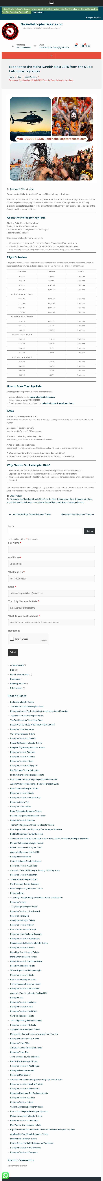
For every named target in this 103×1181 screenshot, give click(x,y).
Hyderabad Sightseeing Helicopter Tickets (28, 816)
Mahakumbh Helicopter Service (23, 957)
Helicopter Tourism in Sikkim (22, 925)
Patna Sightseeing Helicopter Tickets (25, 811)
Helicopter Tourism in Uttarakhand (24, 939)
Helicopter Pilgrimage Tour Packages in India (29, 1093)
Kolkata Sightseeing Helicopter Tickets (26, 888)
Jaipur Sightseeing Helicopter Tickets (26, 1020)
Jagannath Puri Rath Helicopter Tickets (26, 716)
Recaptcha (14, 630)
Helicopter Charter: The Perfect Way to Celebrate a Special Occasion (39, 711)
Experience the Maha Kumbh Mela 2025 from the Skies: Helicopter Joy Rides (42, 499)
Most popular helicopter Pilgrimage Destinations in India (33, 779)
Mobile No (14, 557)
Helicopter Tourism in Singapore (23, 766)
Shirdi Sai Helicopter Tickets (22, 1016)
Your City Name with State (23, 601)
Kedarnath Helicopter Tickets (22, 966)
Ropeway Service (17, 683)
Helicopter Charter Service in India (24, 1039)
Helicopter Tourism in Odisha (22, 975)
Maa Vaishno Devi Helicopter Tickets (76, 514)
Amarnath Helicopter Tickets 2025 (24, 852)
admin (31, 189)
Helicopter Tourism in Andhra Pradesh (26, 961)
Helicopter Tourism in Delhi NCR (23, 1011)
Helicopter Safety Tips (19, 802)
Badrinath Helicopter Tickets (22, 702)
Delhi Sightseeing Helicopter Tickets (25, 984)
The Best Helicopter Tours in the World (26, 720)
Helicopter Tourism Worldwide (23, 752)
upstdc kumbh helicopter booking (70, 502)
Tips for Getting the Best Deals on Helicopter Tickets (32, 825)
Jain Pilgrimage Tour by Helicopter (24, 1057)
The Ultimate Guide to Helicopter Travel (27, 707)
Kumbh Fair (11, 502)
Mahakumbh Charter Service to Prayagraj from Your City (34, 1034)
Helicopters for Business (20, 857)
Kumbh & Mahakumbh (19, 674)
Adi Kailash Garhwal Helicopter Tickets (26, 1048)
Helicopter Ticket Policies (20, 807)
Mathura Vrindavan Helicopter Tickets (26, 1116)
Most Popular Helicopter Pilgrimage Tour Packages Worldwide (36, 829)
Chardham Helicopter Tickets (22, 920)
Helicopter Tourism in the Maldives (24, 988)
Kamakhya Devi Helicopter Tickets (24, 952)
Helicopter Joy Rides (83, 499)
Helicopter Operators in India (22, 1070)
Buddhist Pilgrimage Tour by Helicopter (26, 834)
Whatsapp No (16, 572)
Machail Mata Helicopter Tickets (23, 1061)
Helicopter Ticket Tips (19, 1052)
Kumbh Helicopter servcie (28, 502)
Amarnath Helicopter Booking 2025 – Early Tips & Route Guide (36, 1079)
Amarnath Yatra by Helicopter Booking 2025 (28, 993)
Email (12, 586)
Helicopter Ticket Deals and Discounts (26, 934)
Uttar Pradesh (16, 496)
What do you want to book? (24, 616)
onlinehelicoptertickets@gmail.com (54, 47)
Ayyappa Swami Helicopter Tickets (25, 1029)
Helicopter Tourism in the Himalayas (25, 1148)
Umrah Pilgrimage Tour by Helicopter (25, 861)
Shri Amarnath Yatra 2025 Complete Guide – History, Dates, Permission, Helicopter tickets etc (49, 838)
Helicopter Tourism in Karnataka (23, 866)
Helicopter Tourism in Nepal (21, 1102)
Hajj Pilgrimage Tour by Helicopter (24, 770)
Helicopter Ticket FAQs (19, 1043)
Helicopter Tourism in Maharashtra (25, 1089)
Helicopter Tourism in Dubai (21, 761)
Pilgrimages (15, 679)
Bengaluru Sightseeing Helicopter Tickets (27, 747)
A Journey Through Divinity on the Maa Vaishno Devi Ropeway (36, 898)
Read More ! (37, 12)
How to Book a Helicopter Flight (23, 929)
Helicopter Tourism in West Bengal (24, 1066)
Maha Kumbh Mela (47, 502)
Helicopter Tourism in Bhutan (22, 820)
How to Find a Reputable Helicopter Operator (29, 1111)
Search (11, 526)
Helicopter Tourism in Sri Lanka (23, 1025)
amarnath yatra (17, 665)
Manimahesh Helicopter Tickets (23, 1139)
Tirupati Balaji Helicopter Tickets (23, 879)
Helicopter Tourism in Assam (22, 948)
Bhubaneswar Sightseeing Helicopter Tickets (29, 943)
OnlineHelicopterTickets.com (42, 24)
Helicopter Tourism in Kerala (22, 793)
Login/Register (94, 18)
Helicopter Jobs (16, 998)
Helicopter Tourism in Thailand (23, 738)
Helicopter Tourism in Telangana (24, 1152)
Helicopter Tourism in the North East (25, 798)
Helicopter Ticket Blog (19, 916)
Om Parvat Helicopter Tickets (22, 734)
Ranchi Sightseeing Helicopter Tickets (26, 743)
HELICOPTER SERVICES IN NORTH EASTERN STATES (32, 725)
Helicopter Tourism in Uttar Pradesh (25, 911)
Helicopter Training (18, 902)
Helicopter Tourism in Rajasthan (23, 875)
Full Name (14, 542)
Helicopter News (17, 893)
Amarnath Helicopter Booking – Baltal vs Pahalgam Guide (34, 784)
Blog (12, 670)
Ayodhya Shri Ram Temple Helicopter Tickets (32, 514)
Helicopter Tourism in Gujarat (22, 757)
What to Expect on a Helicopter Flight (25, 970)
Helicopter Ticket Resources (22, 729)
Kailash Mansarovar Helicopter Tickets (26, 848)
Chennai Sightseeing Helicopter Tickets (26, 1107)
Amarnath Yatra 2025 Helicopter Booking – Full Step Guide (35, 870)
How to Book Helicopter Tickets (23, 979)
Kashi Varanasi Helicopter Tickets (24, 788)
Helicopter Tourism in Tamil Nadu (24, 1120)
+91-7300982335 (23, 47)
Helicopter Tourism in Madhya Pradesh (26, 1084)
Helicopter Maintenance (20, 1075)
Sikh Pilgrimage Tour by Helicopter (24, 884)
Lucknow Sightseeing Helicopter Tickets (27, 775)
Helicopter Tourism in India (21, 1007)
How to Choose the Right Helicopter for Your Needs (31, 1143)
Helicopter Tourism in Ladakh (22, 1098)
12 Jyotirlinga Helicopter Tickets (23, 907)
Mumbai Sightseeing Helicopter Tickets (26, 843)
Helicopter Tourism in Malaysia (23, 1002)
